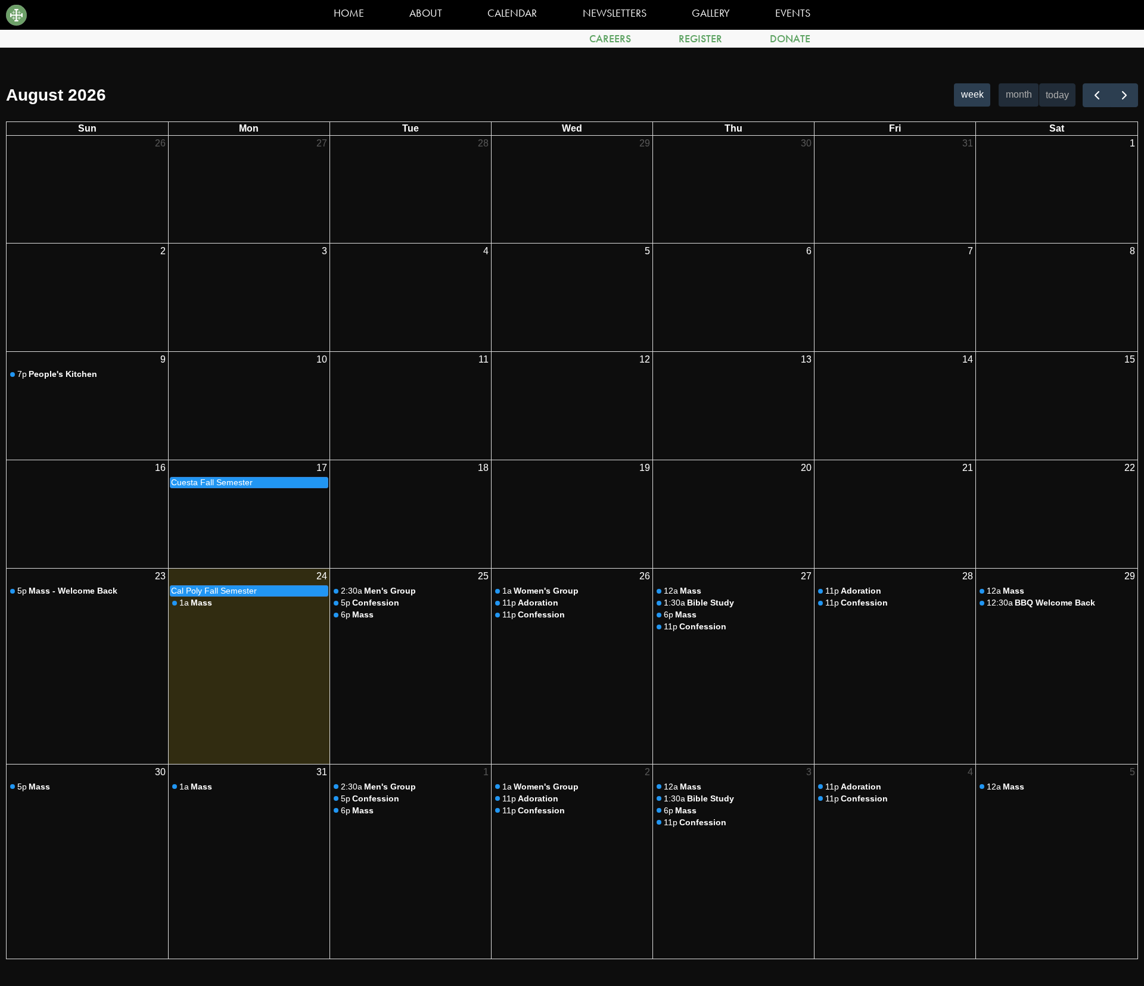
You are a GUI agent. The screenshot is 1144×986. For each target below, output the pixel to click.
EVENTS (792, 13)
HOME (349, 13)
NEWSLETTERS (614, 13)
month (1019, 94)
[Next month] (1124, 95)
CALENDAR (512, 13)
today (1057, 95)
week (972, 94)
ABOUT (425, 13)
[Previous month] (1097, 95)
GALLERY (711, 13)
